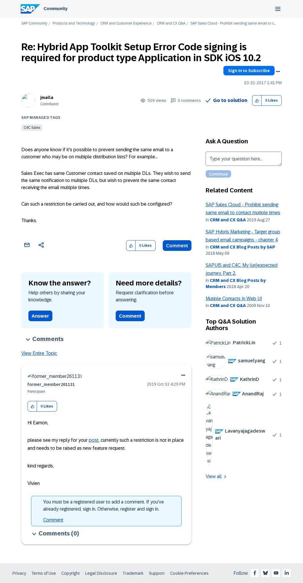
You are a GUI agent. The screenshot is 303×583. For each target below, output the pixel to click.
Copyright (70, 573)
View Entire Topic (39, 353)
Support (157, 573)
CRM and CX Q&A (171, 23)
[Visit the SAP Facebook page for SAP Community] (254, 573)
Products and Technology (74, 23)
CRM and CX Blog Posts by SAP (242, 247)
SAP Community (34, 23)
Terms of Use (43, 573)
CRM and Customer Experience (126, 23)
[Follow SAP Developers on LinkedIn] (286, 573)
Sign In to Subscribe (249, 70)
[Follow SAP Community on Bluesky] (265, 573)
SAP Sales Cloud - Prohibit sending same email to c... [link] (233, 23)
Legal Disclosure (101, 573)
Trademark (133, 573)
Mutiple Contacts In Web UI (234, 298)
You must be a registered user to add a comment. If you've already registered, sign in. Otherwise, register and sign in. (103, 505)
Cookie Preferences (189, 573)
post (94, 440)
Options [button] (277, 71)
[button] (257, 100)
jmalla (46, 97)
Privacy (19, 573)
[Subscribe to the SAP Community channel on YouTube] (276, 573)
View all (214, 476)
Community (55, 8)
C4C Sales (32, 128)
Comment (177, 245)
